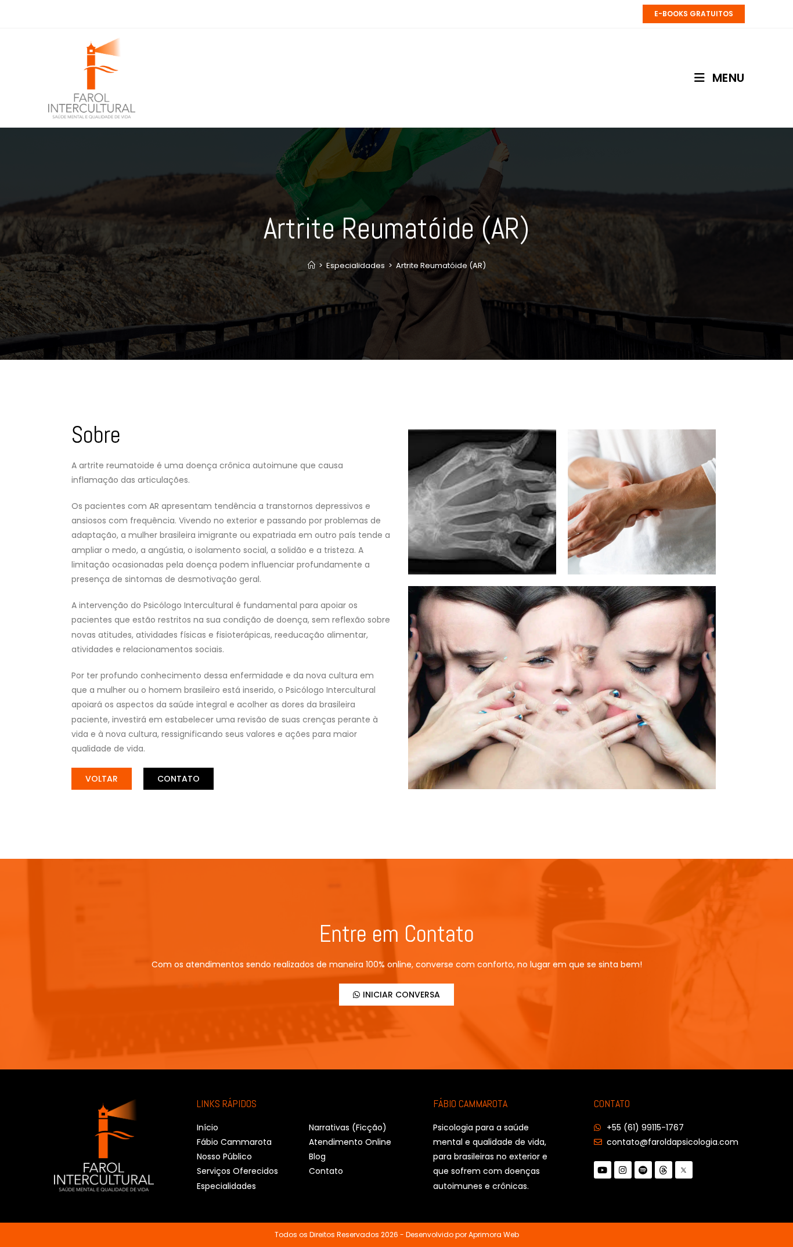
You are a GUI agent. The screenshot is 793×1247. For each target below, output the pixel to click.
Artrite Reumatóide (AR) (441, 265)
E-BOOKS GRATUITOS (693, 14)
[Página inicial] (311, 265)
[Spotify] (643, 1170)
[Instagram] (623, 1170)
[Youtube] (602, 1170)
